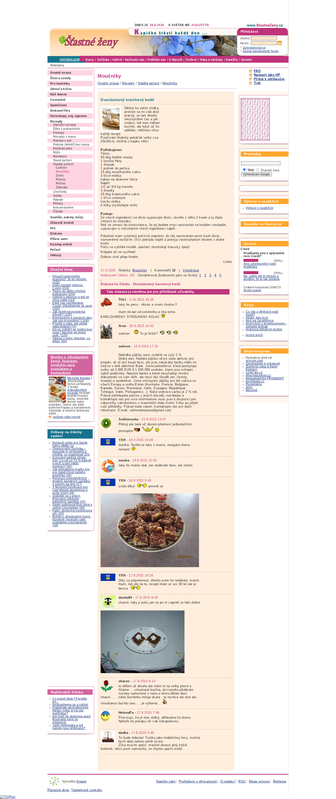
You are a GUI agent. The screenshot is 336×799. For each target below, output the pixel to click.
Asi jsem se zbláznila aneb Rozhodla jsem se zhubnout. (71, 719)
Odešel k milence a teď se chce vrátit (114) (70, 298)
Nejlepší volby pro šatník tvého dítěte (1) (70, 444)
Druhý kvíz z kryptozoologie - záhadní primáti (266, 325)
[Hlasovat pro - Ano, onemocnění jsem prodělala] (258, 260)
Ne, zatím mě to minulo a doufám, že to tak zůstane (262, 278)
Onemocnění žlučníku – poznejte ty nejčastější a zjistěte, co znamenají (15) (71, 451)
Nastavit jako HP (267, 75)
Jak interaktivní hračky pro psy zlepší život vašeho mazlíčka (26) (71, 472)
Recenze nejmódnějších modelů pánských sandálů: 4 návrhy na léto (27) (71, 481)
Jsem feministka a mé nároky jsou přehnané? (68, 727)
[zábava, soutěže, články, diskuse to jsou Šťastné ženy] (265, 25)
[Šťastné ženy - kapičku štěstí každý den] (88, 42)
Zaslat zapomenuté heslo (261, 51)
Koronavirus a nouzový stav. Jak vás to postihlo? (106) (72, 319)
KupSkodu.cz (255, 381)
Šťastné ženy (270, 170)
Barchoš (252, 390)
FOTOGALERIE (71, 59)
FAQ (257, 71)
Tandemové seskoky (86, 790)
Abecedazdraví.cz (258, 375)
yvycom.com (254, 360)
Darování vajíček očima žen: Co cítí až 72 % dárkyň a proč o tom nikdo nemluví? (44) (71, 462)
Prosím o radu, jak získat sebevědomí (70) (69, 325)
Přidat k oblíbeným (269, 79)
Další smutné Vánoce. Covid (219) (68, 287)
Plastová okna (58, 790)
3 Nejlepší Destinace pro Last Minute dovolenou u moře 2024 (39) (70, 490)
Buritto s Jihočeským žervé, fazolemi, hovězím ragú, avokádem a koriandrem (69, 365)
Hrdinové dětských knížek (264, 329)
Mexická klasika (78, 378)
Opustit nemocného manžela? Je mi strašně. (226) (69, 279)
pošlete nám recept (66, 416)
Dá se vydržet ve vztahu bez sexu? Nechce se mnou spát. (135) (72, 332)
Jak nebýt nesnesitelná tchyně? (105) (68, 313)
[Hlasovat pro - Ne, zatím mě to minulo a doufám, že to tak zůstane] (258, 273)
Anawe (81, 781)
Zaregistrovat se (254, 47)
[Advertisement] (137, 11)
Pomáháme (254, 384)
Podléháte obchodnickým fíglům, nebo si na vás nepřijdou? (70, 710)
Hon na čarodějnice (260, 320)
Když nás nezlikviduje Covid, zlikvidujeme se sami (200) (72, 305)
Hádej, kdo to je (257, 317)
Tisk (257, 83)
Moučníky (139, 270)
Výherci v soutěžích (259, 208)
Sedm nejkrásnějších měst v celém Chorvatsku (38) (72, 506)
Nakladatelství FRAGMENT (265, 378)
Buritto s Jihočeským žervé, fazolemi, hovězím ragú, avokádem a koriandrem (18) (71, 521)
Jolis (249, 387)
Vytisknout (191, 270)
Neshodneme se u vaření (70, 704)
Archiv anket (252, 290)
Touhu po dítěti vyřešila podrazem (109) (68, 293)
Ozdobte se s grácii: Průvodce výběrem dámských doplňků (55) (69, 498)
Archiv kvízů (254, 335)
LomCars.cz (254, 372)
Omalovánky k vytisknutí (263, 363)
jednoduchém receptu (77, 391)
